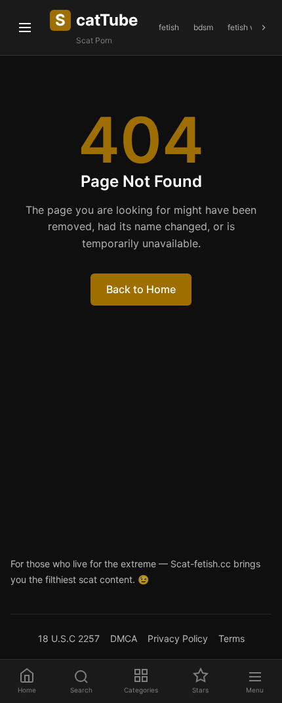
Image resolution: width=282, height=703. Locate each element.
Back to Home (141, 289)
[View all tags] (264, 27)
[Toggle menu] (24, 27)
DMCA (123, 638)
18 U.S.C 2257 (69, 638)
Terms (231, 638)
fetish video (249, 27)
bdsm (203, 27)
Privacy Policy (178, 638)
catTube (96, 20)
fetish (169, 27)
